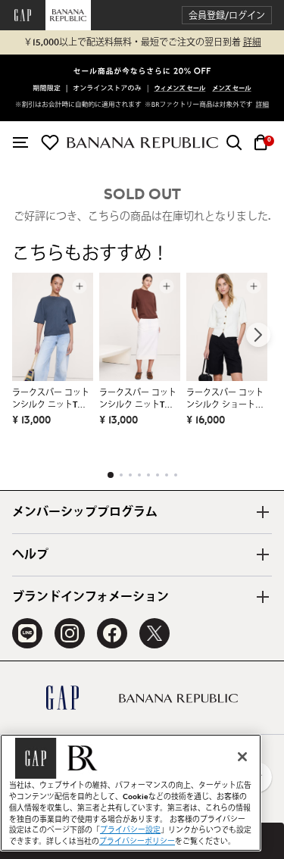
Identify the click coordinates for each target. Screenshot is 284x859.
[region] (130, 792)
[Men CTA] (232, 89)
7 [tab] (166, 474)
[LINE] (27, 633)
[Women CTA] (181, 89)
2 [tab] (121, 474)
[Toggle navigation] (20, 142)
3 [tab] (130, 474)
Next (258, 335)
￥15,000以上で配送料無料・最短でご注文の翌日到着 (142, 42)
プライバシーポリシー (137, 841)
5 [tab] (148, 474)
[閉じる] (242, 756)
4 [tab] (139, 474)
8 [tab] (175, 474)
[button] (227, 15)
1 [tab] (111, 475)
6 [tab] (157, 474)
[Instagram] (70, 633)
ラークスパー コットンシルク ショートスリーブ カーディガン (225, 400)
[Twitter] (154, 633)
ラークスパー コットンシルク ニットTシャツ (50, 400)
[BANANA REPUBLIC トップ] (142, 142)
